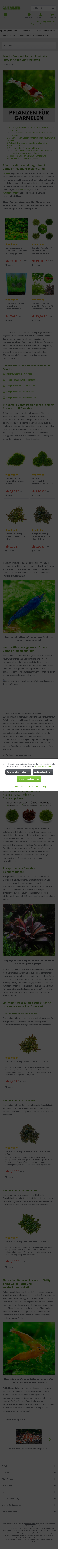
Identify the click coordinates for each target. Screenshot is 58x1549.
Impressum (19, 786)
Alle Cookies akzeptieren (29, 779)
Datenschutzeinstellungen (18, 772)
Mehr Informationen (43, 766)
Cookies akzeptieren (42, 772)
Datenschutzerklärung (36, 786)
